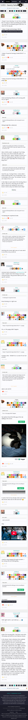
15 (16, 10)
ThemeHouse (22, 708)
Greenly (17, 14)
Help (17, 712)
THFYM (16, 65)
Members (14, 1)
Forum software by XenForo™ (14, 706)
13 (12, 10)
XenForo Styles (18, 710)
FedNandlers (16, 110)
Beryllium (12, 712)
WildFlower (16, 262)
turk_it (16, 365)
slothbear (16, 312)
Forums (8, 1)
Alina (16, 91)
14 (14, 10)
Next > (24, 10)
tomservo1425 (16, 613)
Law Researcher (20, 272)
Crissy (16, 226)
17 (21, 10)
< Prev (2, 10)
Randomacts (16, 340)
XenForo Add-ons (10, 710)
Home (3, 1)
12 (9, 10)
